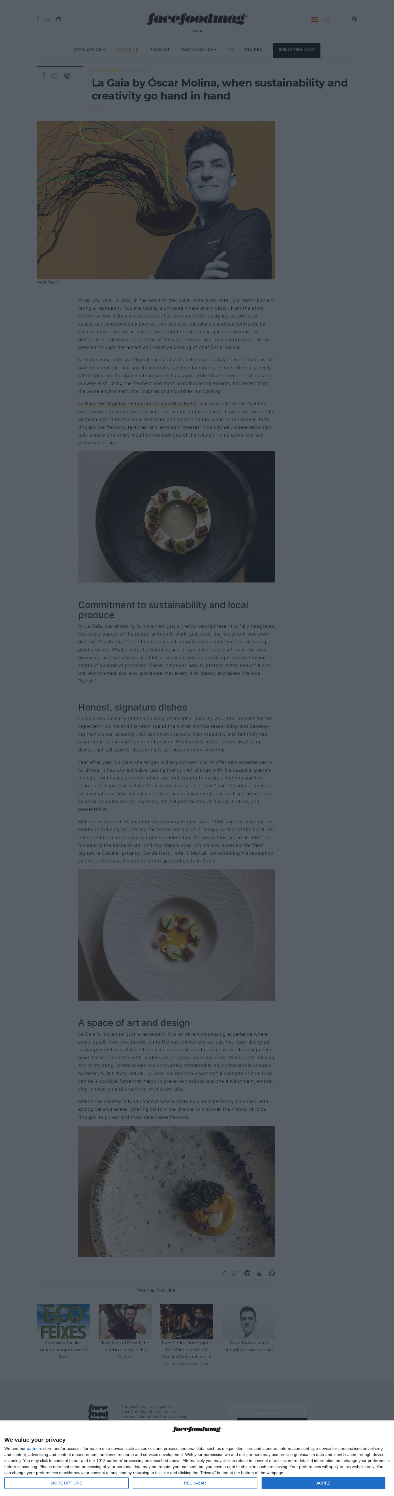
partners (34, 1448)
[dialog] (197, 1458)
